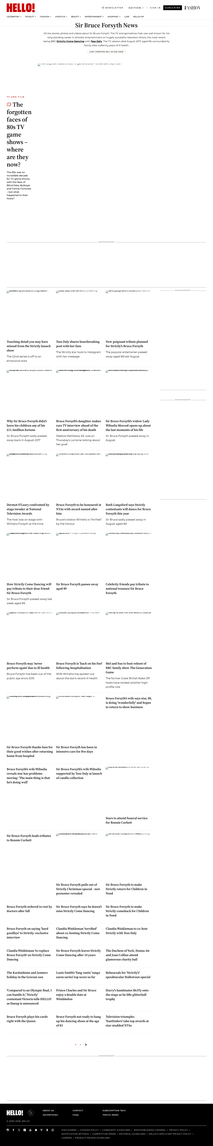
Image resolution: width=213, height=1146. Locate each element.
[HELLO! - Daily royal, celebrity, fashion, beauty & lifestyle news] (192, 8)
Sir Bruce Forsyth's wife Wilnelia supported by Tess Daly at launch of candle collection (79, 773)
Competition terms (104, 1134)
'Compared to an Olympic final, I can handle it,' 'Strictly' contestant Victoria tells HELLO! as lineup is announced (29, 997)
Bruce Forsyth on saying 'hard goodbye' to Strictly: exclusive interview (27, 933)
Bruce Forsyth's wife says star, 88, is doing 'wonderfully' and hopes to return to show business (129, 702)
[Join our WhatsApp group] (53, 1130)
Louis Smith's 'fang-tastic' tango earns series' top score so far (78, 974)
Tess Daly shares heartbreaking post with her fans (78, 343)
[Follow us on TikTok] (25, 1130)
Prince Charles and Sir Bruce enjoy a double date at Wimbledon (76, 994)
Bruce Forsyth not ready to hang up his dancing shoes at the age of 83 (78, 1021)
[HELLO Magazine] (21, 7)
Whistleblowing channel (150, 1130)
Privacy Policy (178, 1130)
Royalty (29, 17)
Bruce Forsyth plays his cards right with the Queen (27, 1018)
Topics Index (111, 1115)
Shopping (113, 17)
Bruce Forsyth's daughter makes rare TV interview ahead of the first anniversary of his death (78, 425)
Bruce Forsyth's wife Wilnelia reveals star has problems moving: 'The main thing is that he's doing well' (28, 775)
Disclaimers (69, 1130)
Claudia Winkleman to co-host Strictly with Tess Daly (127, 930)
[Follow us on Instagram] (8, 1130)
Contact (78, 1110)
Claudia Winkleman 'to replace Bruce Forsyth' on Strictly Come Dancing (29, 955)
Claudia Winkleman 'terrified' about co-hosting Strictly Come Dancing (77, 933)
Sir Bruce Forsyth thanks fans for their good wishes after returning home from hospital (30, 751)
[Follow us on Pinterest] (41, 1130)
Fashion (44, 17)
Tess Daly (96, 41)
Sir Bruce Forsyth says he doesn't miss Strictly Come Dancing (79, 908)
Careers (67, 1138)
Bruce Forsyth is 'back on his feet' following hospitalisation (79, 665)
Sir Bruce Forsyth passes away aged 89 (77, 586)
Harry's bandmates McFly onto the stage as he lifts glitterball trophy (127, 994)
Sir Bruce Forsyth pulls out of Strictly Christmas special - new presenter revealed (78, 889)
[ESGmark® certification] (29, 1113)
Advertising (50, 1115)
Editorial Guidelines (132, 1134)
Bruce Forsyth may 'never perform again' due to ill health (28, 665)
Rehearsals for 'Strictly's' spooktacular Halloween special (128, 974)
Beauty (75, 17)
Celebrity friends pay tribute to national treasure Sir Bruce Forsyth (127, 588)
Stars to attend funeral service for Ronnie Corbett (127, 820)
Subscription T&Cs (113, 1110)
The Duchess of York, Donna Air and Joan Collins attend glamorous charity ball (128, 955)
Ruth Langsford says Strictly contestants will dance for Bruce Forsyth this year (128, 509)
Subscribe (172, 8)
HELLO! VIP (138, 17)
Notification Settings (75, 1134)
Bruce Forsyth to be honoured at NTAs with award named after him (78, 509)
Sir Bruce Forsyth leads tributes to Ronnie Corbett (29, 838)
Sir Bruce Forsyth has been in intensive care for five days (76, 749)
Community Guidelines (116, 1130)
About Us (48, 1110)
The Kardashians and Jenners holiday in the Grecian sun (27, 974)
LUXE (126, 17)
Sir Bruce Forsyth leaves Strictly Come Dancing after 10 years (78, 952)
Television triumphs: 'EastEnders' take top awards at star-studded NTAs (127, 1021)
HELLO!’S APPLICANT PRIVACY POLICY (170, 1134)
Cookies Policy (89, 1130)
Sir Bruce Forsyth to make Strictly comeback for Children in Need (127, 911)
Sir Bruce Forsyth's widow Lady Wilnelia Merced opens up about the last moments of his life (128, 425)
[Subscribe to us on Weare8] (47, 1130)
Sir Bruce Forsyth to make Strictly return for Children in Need (126, 889)
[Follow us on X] (19, 1130)
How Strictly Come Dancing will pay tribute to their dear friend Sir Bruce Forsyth (29, 588)
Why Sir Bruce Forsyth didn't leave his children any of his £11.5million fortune (27, 425)
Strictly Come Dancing (70, 41)
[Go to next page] (86, 1044)
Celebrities (13, 17)
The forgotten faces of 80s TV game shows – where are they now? (19, 134)
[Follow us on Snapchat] (36, 1130)
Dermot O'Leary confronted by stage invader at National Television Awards (28, 509)
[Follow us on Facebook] (13, 1130)
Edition (135, 7)
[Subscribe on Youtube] (30, 1130)
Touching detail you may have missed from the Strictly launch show (29, 346)
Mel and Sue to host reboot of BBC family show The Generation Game (129, 667)
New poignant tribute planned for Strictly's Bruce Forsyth (127, 343)
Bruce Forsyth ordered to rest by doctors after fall (29, 908)
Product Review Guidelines (92, 1138)
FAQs (76, 1115)
